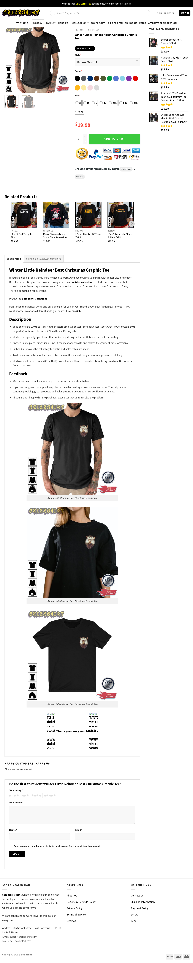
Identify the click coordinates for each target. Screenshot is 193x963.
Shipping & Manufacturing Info (43, 258)
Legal (134, 921)
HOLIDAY (37, 22)
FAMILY (50, 22)
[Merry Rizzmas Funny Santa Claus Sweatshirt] (56, 215)
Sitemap (71, 921)
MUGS (142, 22)
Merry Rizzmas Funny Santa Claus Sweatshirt (55, 236)
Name (13, 829)
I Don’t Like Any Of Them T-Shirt (88, 236)
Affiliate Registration (162, 22)
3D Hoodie (131, 22)
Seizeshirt (74, 311)
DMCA (134, 914)
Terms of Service (76, 914)
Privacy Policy (74, 908)
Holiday (80, 177)
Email (78, 829)
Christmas (94, 30)
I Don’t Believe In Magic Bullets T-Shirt (120, 236)
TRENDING (22, 22)
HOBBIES (63, 22)
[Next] (65, 59)
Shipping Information (143, 902)
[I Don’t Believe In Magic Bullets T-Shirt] (120, 215)
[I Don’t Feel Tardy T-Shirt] (24, 215)
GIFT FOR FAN (115, 22)
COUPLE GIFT (98, 22)
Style (78, 55)
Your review (16, 802)
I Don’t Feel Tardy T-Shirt (21, 236)
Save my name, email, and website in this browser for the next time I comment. (57, 845)
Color (78, 71)
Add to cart (114, 139)
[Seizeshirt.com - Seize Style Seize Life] (21, 13)
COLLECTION (79, 22)
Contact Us (137, 895)
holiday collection (82, 282)
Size (77, 95)
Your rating (16, 790)
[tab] (14, 259)
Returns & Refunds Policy (81, 902)
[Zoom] (9, 88)
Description (14, 258)
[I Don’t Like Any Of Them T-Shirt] (88, 215)
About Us (72, 895)
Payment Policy (139, 908)
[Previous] (9, 59)
